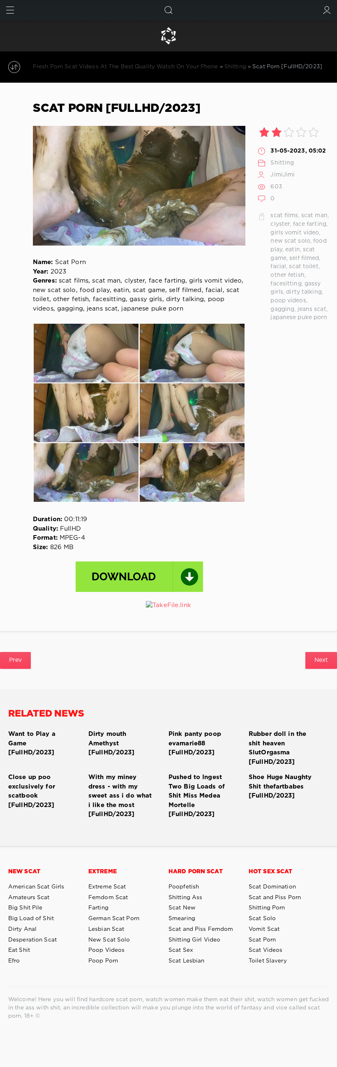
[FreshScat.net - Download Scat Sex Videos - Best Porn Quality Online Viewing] (168, 35)
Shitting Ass (185, 897)
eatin (292, 249)
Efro (14, 960)
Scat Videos (265, 950)
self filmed (304, 258)
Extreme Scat (107, 886)
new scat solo (290, 241)
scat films (284, 215)
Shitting (282, 162)
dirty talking (304, 292)
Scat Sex (180, 950)
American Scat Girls (36, 886)
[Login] (327, 10)
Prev (15, 660)
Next (321, 660)
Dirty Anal (22, 929)
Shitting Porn (267, 907)
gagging (282, 309)
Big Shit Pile (25, 907)
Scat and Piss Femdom (200, 929)
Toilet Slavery (268, 960)
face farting (309, 224)
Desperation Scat (32, 939)
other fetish (287, 275)
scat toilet (303, 266)
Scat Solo (262, 918)
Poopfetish (183, 886)
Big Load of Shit (31, 918)
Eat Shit (19, 950)
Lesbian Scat (106, 929)
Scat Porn (262, 939)
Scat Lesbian (186, 960)
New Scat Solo (109, 939)
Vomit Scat (264, 929)
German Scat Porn (113, 918)
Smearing (181, 918)
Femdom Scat (108, 897)
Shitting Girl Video (194, 939)
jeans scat (312, 309)
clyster (280, 224)
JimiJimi (282, 174)
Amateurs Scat (29, 897)
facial (278, 266)
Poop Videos (106, 950)
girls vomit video (294, 232)
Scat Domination (272, 886)
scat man (314, 215)
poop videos (288, 300)
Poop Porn (103, 960)
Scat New (182, 907)
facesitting (285, 283)
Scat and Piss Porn (275, 897)
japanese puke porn (298, 317)
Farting (98, 907)
